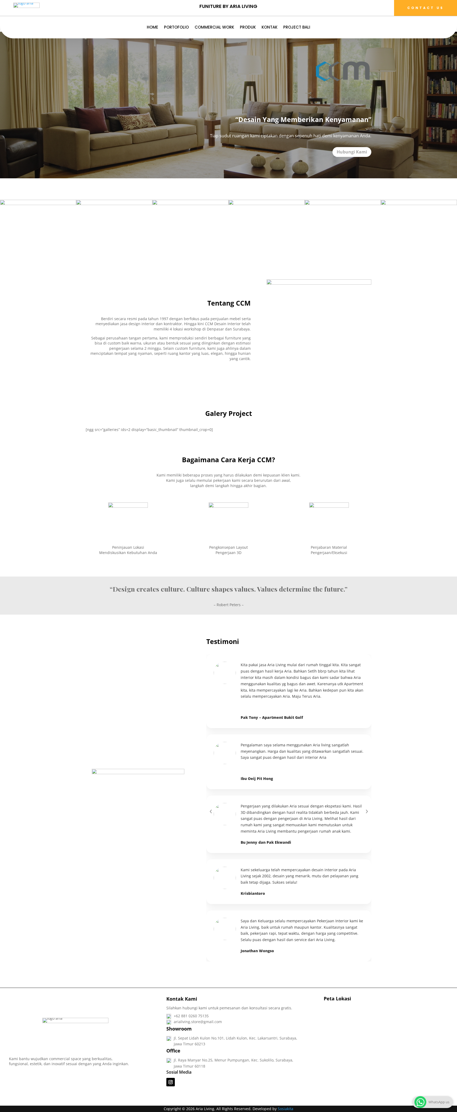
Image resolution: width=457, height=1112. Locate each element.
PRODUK (248, 27)
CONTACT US (425, 8)
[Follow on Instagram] (170, 1082)
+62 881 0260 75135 (191, 1015)
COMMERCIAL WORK (214, 27)
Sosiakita (285, 1108)
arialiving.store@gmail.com (198, 1021)
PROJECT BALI (296, 27)
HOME (152, 27)
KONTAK (269, 27)
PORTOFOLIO (176, 27)
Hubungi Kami (352, 152)
